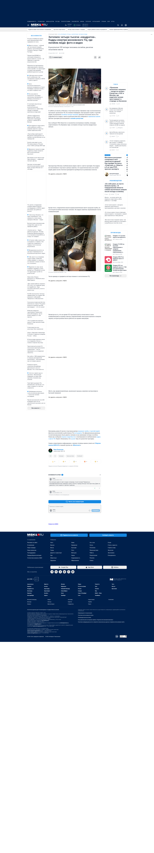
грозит (73, 439)
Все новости (36, 36)
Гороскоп (88, 21)
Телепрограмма (65, 21)
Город (52, 550)
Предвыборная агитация (34, 555)
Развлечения (93, 555)
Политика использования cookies (85, 615)
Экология (110, 550)
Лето (72, 550)
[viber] (68, 571)
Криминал (74, 545)
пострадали (78, 433)
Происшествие (70, 456)
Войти (54, 511)
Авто (51, 542)
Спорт (109, 542)
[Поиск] (118, 25)
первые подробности (68, 437)
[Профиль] (126, 25)
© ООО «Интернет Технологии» (52, 636)
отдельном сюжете (94, 116)
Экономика (111, 553)
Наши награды (31, 547)
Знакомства (75, 21)
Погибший (79, 456)
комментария (57, 57)
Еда (51, 555)
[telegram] (52, 571)
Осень (91, 545)
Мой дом (73, 553)
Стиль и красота (112, 545)
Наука (73, 555)
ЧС (55, 456)
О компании (30, 545)
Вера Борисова (58, 449)
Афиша (82, 21)
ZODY (108, 21)
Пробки (104, 21)
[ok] (60, 571)
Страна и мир (111, 547)
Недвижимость (31, 21)
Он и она (92, 542)
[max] (64, 571)
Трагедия (61, 456)
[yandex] (72, 571)
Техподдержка (31, 553)
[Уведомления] (122, 25)
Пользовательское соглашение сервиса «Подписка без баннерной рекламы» (95, 619)
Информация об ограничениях (85, 613)
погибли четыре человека (69, 114)
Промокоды (41, 21)
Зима (72, 542)
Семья (91, 560)
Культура (73, 547)
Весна (52, 547)
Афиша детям (50, 21)
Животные (53, 558)
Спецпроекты (112, 555)
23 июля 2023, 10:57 (53, 53)
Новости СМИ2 (53, 524)
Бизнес (52, 545)
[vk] (56, 571)
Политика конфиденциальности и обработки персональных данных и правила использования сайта (101, 622)
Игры (112, 21)
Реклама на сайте (32, 542)
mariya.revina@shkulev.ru (38, 626)
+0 (94, 488)
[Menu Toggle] (28, 25)
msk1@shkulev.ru (45, 620)
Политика (92, 547)
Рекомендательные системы (84, 617)
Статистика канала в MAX (34, 558)
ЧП (50, 456)
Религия (92, 558)
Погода (57, 21)
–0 (99, 488)
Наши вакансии (31, 550)
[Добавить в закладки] (95, 57)
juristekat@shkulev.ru (64, 622)
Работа (92, 553)
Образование (75, 560)
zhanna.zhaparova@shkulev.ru (34, 630)
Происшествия (94, 550)
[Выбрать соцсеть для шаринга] (99, 57)
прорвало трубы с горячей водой (89, 431)
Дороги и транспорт (56, 553)
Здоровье (53, 560)
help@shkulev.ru (37, 624)
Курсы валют (96, 21)
